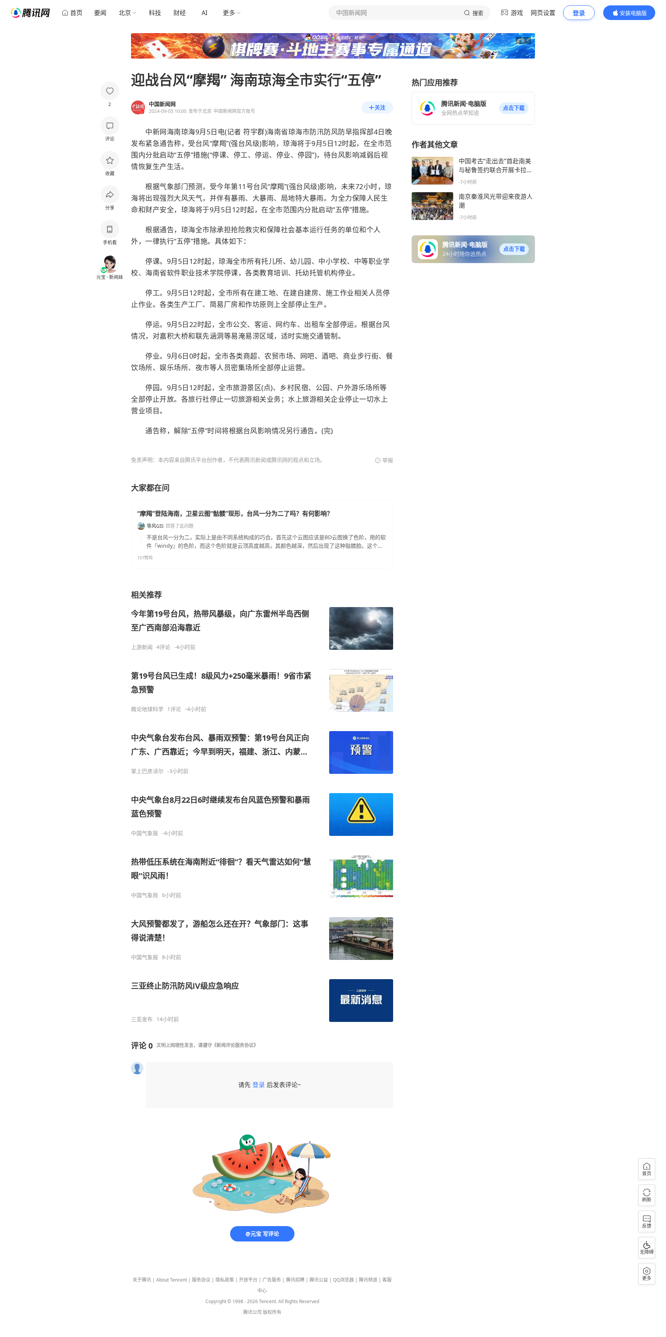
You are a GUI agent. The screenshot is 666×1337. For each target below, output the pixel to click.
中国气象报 (144, 833)
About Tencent (171, 1280)
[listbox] (262, 806)
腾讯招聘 (295, 1280)
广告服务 (271, 1280)
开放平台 (248, 1280)
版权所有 (272, 1312)
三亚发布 (142, 1019)
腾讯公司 (252, 1312)
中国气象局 (144, 895)
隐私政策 (224, 1280)
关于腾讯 (142, 1280)
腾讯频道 (368, 1280)
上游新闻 (142, 647)
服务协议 (201, 1280)
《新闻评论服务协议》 (235, 1045)
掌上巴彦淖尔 (147, 771)
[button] (513, 108)
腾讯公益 (318, 1280)
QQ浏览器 (343, 1280)
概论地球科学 (147, 709)
